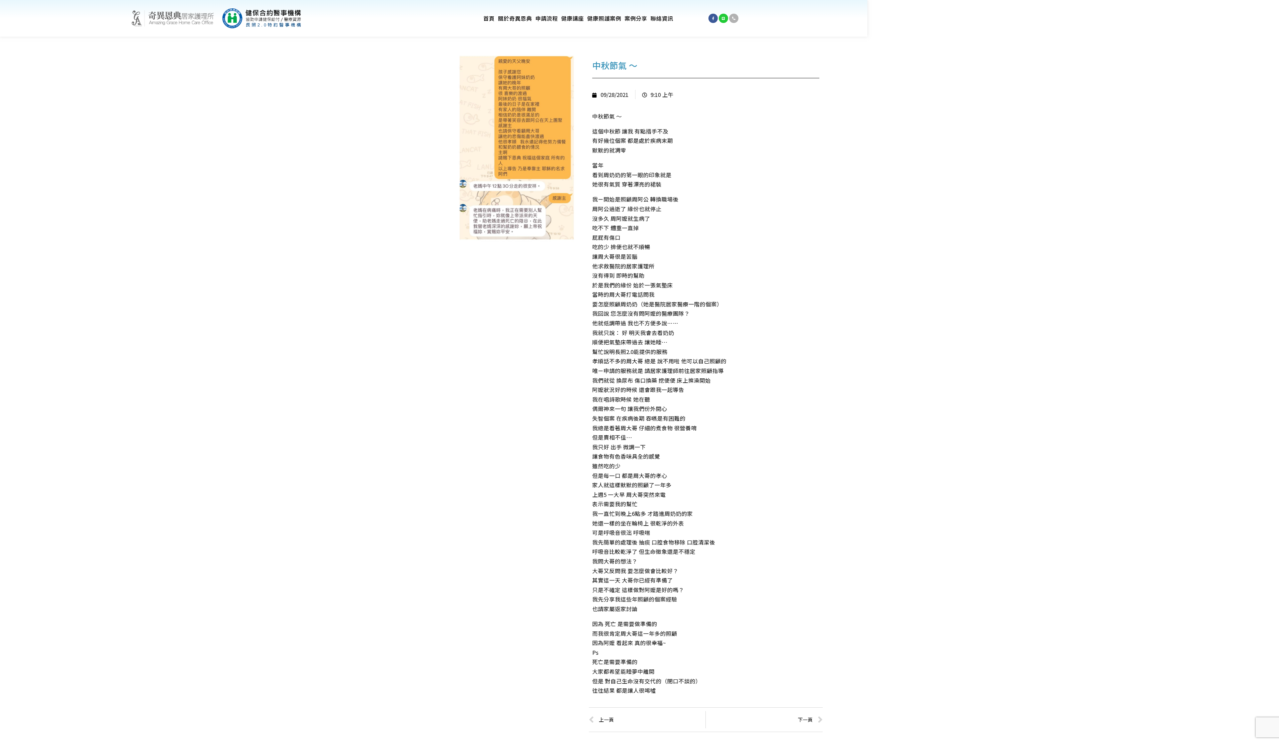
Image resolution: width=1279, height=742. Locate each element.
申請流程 (546, 18)
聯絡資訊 (661, 18)
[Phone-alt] (733, 18)
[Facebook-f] (713, 18)
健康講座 (572, 18)
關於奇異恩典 (515, 18)
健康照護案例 (604, 18)
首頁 (489, 18)
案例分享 (636, 18)
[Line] (723, 18)
